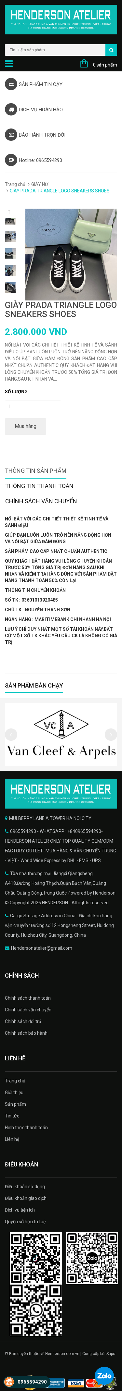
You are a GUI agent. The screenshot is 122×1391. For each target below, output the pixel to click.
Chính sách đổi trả (23, 1021)
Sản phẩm (15, 1104)
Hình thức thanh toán (26, 1127)
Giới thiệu (14, 1092)
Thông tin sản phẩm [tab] (35, 470)
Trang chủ (15, 184)
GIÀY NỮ (39, 184)
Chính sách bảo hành (26, 1033)
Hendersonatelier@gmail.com (41, 948)
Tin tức (12, 1115)
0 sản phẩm (105, 64)
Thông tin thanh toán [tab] (39, 485)
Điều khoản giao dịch (26, 1198)
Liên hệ (12, 1139)
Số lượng (16, 391)
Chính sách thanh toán (28, 998)
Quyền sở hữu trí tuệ (25, 1221)
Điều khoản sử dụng (25, 1186)
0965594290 (32, 1382)
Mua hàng (25, 426)
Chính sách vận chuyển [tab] (41, 501)
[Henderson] (61, 794)
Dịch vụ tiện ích (20, 1210)
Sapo (110, 1353)
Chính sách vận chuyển (28, 1009)
